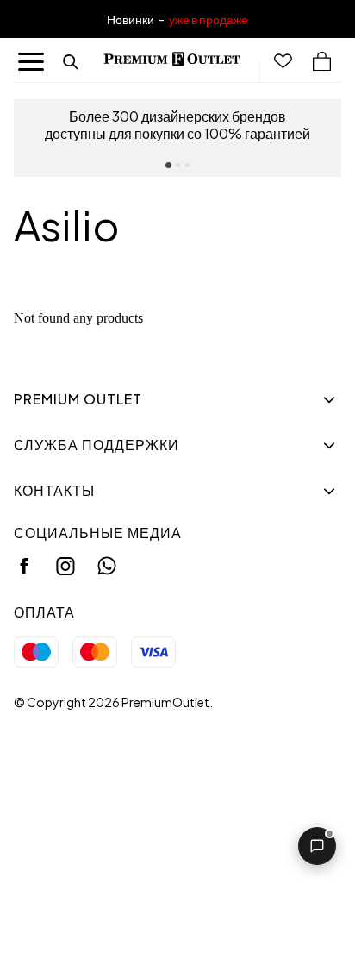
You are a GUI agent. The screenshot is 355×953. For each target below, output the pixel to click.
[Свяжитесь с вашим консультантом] (317, 846)
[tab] (168, 165)
